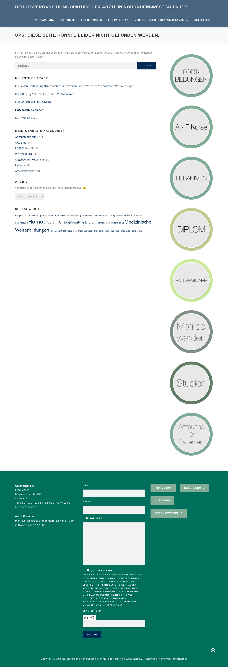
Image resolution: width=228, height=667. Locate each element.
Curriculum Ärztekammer (58, 215)
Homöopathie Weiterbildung (110, 223)
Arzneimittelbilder (26, 171)
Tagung (70, 231)
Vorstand (162, 500)
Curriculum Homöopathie (34, 215)
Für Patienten (118, 20)
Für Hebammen (91, 20)
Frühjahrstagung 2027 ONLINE (33, 102)
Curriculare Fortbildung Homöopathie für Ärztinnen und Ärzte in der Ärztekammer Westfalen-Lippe (74, 86)
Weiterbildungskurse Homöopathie (127, 231)
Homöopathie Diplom (79, 222)
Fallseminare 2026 (26, 118)
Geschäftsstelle (168, 513)
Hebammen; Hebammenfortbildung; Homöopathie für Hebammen (112, 215)
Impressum (163, 487)
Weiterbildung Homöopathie (97, 231)
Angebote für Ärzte (26, 137)
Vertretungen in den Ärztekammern (161, 20)
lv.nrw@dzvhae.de (26, 507)
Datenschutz (194, 487)
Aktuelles (202, 20)
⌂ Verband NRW (43, 20)
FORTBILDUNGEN (25, 148)
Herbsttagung (21, 223)
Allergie (18, 215)
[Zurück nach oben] (213, 650)
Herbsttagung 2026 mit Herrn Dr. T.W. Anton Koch (44, 94)
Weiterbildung (23, 154)
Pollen (53, 231)
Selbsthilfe (61, 231)
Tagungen (78, 231)
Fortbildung (75, 215)
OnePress (151, 658)
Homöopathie (45, 221)
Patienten (21, 165)
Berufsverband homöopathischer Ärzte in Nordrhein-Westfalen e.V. (101, 7)
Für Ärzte (67, 20)
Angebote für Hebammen (30, 159)
